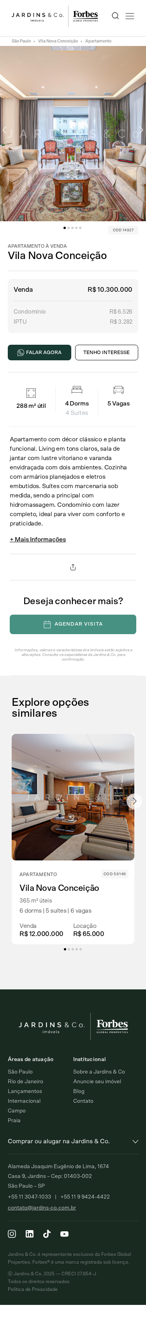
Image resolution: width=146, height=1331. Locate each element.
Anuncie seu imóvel (97, 1081)
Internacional (24, 1101)
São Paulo (21, 41)
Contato (83, 1101)
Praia (14, 1120)
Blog (78, 1091)
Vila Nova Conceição (58, 41)
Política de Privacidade (33, 1289)
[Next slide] (134, 801)
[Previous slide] (11, 801)
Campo (17, 1111)
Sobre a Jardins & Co (99, 1072)
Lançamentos (25, 1091)
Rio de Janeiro (25, 1081)
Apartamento (98, 41)
